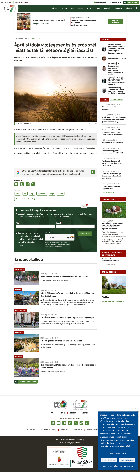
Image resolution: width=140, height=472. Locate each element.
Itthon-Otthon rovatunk (112, 302)
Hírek (62, 413)
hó (25, 194)
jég (32, 194)
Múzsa (73, 413)
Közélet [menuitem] (54, 8)
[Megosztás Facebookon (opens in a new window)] (22, 184)
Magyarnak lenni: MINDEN (80, 18)
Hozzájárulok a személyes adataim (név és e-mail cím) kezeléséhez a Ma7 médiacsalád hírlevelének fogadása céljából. (30, 239)
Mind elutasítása (109, 460)
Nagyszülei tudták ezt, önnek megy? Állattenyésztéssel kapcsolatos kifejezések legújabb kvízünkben (112, 226)
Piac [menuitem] (98, 8)
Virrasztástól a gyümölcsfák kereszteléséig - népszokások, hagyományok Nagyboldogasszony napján (115, 68)
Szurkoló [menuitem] (90, 8)
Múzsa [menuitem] (80, 8)
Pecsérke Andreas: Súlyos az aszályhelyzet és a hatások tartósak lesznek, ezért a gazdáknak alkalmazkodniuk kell (116, 49)
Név (17, 223)
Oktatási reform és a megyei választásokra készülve (112, 260)
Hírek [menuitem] (72, 8)
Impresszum (31, 430)
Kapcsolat (64, 430)
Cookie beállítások (93, 430)
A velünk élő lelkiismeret (79, 25)
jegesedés (41, 194)
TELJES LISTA (107, 192)
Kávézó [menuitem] (107, 8)
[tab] (104, 100)
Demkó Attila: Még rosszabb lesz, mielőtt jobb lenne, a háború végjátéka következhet (116, 90)
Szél (17, 194)
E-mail (58, 223)
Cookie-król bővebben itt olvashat (118, 466)
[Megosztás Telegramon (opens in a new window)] (28, 184)
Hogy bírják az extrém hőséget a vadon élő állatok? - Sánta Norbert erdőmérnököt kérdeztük (116, 80)
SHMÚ (61, 194)
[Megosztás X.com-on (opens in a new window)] (33, 184)
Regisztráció (116, 2)
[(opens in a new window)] (53, 423)
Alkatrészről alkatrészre (117, 58)
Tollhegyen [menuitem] (118, 8)
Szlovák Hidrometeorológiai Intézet (29, 199)
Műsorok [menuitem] (129, 8)
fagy (52, 194)
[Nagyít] (138, 411)
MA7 (52, 413)
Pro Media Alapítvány (48, 430)
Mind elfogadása (127, 460)
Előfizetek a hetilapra (115, 21)
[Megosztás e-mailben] (16, 184)
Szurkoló (86, 413)
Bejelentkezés (101, 2)
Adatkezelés (77, 430)
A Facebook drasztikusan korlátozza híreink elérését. (37, 214)
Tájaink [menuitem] (64, 8)
